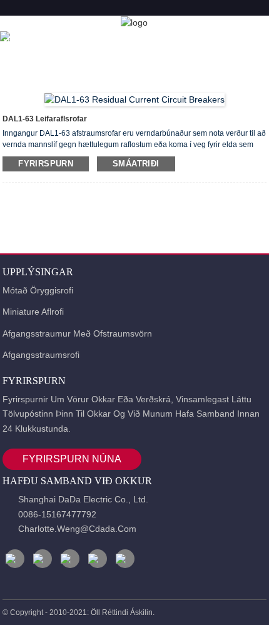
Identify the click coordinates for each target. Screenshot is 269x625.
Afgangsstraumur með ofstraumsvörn (77, 333)
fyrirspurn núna (72, 459)
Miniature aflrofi (33, 312)
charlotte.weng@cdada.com (77, 529)
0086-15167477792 (57, 514)
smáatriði (136, 163)
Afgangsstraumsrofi (41, 355)
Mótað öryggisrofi (38, 290)
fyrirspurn (45, 163)
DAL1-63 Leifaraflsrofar (45, 118)
